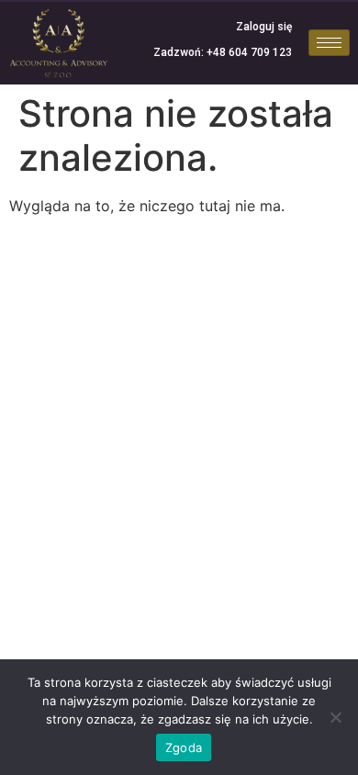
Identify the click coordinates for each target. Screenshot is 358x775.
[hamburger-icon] (329, 42)
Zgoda (183, 747)
